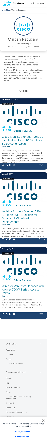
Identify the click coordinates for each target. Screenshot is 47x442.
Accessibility (10, 403)
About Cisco (10, 350)
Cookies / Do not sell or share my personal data (18, 398)
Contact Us (10, 354)
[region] (23, 429)
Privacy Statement (22, 432)
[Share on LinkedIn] (3, 166)
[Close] (43, 420)
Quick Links (11, 344)
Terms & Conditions (13, 387)
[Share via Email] (14, 166)
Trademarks (10, 408)
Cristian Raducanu (23, 131)
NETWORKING (8, 104)
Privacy (8, 392)
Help (7, 383)
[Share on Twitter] (7, 166)
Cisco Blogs (18, 3)
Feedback (9, 378)
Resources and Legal (16, 372)
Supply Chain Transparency (16, 412)
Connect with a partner (14, 364)
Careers (9, 359)
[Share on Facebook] (11, 166)
